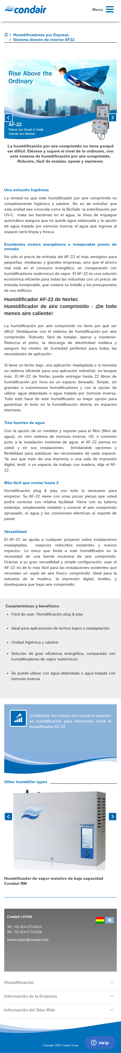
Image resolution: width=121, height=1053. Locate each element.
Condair (25, 9)
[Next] (112, 816)
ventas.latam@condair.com (27, 940)
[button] (12, 120)
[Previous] (8, 816)
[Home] (6, 35)
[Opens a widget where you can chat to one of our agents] (99, 1043)
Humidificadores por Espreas (41, 35)
